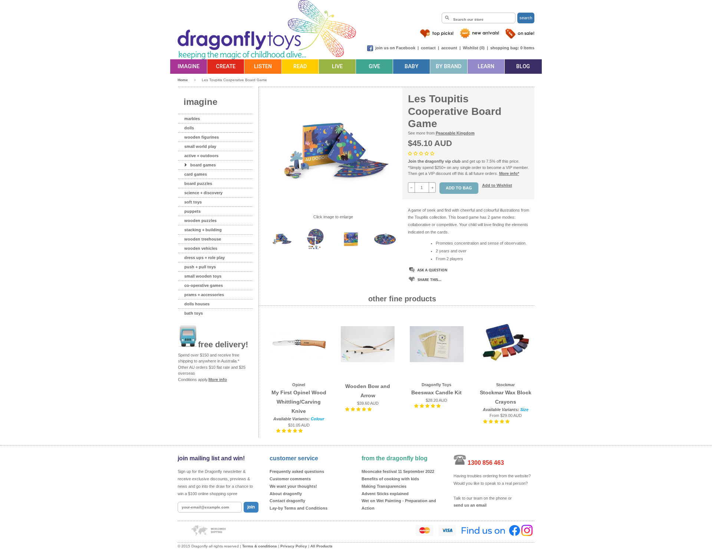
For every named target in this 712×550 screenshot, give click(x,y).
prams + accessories (204, 294)
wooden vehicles (200, 248)
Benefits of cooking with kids (390, 479)
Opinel (298, 384)
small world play (200, 146)
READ (300, 66)
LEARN (486, 66)
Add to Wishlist (497, 185)
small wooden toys (202, 276)
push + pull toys (200, 267)
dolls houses (197, 304)
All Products (321, 546)
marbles (192, 118)
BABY (411, 66)
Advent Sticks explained (385, 493)
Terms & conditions (259, 546)
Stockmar (505, 384)
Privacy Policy (293, 546)
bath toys (193, 313)
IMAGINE (189, 66)
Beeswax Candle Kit (436, 392)
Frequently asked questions (297, 471)
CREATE (225, 66)
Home (183, 80)
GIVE (374, 66)
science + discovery (203, 192)
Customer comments (290, 479)
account (449, 48)
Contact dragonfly (287, 500)
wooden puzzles (200, 220)
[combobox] (478, 18)
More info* (509, 173)
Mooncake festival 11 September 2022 (398, 471)
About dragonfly (286, 493)
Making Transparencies (384, 486)
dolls (189, 128)
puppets (192, 211)
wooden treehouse (202, 239)
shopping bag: (504, 48)
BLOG (523, 66)
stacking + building (203, 230)
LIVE (337, 66)
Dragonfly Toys (436, 384)
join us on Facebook (395, 48)
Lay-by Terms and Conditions (298, 508)
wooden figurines (201, 137)
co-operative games (203, 285)
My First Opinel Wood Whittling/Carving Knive (298, 402)
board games (203, 165)
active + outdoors (201, 155)
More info (217, 379)
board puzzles (198, 183)
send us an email (470, 505)
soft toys (193, 202)
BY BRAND (448, 66)
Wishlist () (474, 48)
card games (195, 174)
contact (428, 48)
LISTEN (263, 66)
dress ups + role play (204, 257)
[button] (421, 153)
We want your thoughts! (293, 486)
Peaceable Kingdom (455, 133)
